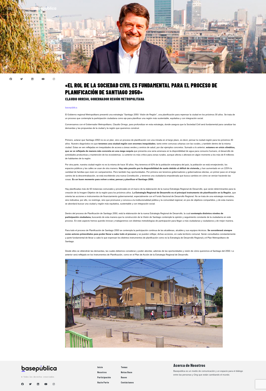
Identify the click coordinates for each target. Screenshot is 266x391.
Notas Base (126, 372)
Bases (124, 377)
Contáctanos (127, 382)
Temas (124, 367)
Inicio (100, 367)
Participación (104, 377)
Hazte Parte (103, 382)
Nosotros (102, 372)
